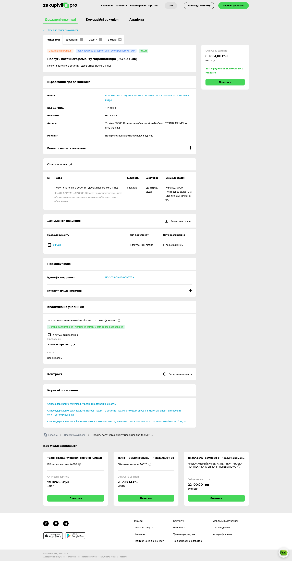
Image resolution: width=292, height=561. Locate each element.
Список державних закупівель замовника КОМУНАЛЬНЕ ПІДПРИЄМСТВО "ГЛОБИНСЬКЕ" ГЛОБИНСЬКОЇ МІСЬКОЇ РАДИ (116, 421)
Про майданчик (222, 527)
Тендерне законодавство (187, 540)
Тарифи (138, 520)
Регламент (179, 527)
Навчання (107, 5)
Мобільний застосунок (225, 520)
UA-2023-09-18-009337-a (119, 277)
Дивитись (76, 498)
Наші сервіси (138, 5)
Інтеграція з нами (222, 534)
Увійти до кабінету (199, 5)
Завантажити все (180, 221)
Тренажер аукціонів (184, 534)
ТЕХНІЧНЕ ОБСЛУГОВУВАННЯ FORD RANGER (74, 457)
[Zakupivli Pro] (60, 5)
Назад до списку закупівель (62, 30)
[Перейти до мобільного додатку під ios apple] (53, 535)
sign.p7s (57, 244)
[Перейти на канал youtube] (56, 523)
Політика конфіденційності (149, 540)
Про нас (153, 5)
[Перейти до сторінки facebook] (46, 523)
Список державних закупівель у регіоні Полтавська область (81, 403)
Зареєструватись (233, 5)
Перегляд (225, 82)
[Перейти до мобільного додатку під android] (75, 535)
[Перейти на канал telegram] (66, 523)
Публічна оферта (143, 527)
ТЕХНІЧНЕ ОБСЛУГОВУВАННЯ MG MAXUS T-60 (146, 457)
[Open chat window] (283, 552)
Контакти (121, 5)
